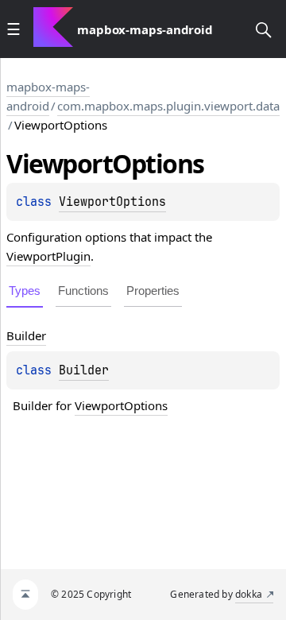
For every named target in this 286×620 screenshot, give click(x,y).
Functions (83, 290)
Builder (84, 370)
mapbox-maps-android (48, 96)
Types (25, 290)
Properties (153, 290)
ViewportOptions (112, 202)
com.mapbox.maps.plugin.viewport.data (168, 106)
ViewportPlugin (48, 256)
